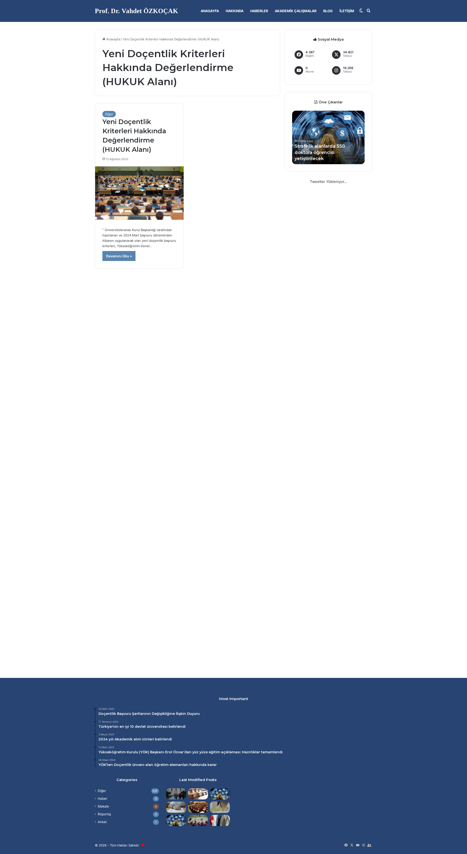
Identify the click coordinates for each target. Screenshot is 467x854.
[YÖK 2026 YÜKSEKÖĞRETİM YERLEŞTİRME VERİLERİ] (198, 820)
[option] (328, 137)
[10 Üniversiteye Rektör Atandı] (220, 820)
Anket (102, 822)
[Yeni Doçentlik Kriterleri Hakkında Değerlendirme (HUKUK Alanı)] (139, 193)
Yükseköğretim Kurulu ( (119, 752)
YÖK (144, 752)
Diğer (109, 114)
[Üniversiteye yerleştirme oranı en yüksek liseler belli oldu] (176, 807)
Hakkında (234, 11)
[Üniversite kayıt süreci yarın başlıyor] (176, 794)
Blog (328, 11)
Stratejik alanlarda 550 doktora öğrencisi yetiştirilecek (320, 152)
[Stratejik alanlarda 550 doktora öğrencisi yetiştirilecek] (220, 794)
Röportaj (104, 814)
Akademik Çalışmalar (295, 11)
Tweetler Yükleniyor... (328, 181)
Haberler (259, 11)
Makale (103, 806)
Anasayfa (210, 11)
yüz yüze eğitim (206, 752)
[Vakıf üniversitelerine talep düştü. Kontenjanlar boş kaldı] (198, 807)
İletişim (347, 11)
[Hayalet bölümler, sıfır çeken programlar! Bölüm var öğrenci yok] (198, 794)
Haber (102, 798)
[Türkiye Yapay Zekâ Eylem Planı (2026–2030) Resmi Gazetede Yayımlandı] (176, 820)
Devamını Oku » (119, 256)
